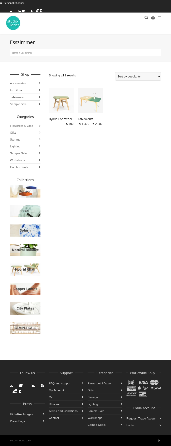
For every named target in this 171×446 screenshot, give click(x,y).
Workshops (17, 160)
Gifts (13, 132)
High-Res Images (21, 414)
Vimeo (42, 9)
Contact (54, 417)
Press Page (17, 421)
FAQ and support (60, 383)
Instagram (12, 9)
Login (130, 425)
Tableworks (85, 119)
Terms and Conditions (63, 411)
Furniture (16, 90)
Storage (15, 139)
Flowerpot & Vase (21, 125)
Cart (51, 397)
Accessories (18, 83)
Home (15, 53)
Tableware (17, 97)
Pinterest (30, 9)
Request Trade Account (141, 418)
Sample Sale (18, 104)
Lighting (15, 146)
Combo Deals (19, 167)
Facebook (24, 9)
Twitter (18, 9)
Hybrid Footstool (60, 119)
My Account (56, 390)
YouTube (36, 9)
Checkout (55, 404)
